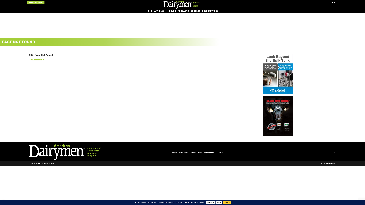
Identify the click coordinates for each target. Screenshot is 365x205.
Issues (172, 11)
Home (149, 11)
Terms (220, 152)
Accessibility (210, 152)
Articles (159, 11)
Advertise (183, 152)
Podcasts (183, 11)
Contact (195, 11)
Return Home (36, 59)
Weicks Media (330, 163)
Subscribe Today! (36, 3)
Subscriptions (210, 11)
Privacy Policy (196, 152)
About (174, 152)
